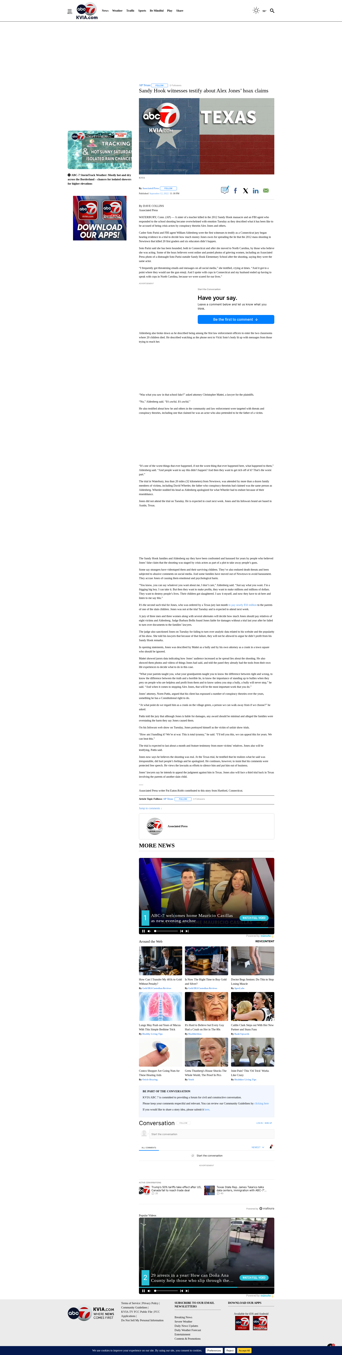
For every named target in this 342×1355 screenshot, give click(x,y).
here (206, 1109)
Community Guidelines (134, 1307)
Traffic (130, 10)
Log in (259, 1123)
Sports (142, 10)
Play (169, 10)
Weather (117, 10)
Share (179, 10)
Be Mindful (157, 10)
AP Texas (168, 799)
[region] (206, 1165)
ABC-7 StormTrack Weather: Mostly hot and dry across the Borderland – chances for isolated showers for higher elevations (99, 179)
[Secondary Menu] (72, 10)
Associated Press (150, 188)
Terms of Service (130, 1303)
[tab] (149, 1147)
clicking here (261, 1103)
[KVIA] (87, 11)
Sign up (268, 1123)
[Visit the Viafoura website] (266, 1208)
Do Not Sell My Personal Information (142, 1320)
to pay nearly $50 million (243, 604)
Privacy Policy (150, 1303)
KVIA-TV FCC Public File (136, 1311)
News (105, 10)
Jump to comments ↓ (150, 808)
